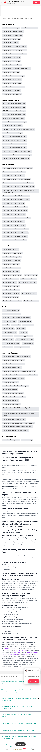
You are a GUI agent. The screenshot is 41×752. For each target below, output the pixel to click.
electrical (15, 654)
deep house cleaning (32, 652)
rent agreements (22, 650)
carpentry (25, 654)
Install (36, 2)
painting (4, 654)
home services (17, 652)
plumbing (9, 654)
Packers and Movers (10, 648)
